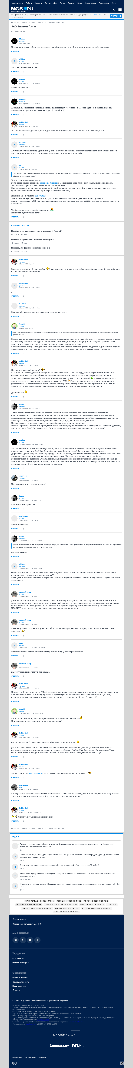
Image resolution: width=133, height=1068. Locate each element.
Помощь (16, 990)
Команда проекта (20, 982)
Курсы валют (90, 3)
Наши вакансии (19, 986)
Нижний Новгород (20, 962)
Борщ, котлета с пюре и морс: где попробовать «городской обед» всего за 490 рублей (59, 865)
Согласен (116, 16)
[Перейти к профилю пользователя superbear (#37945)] (14, 478)
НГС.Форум (15, 22)
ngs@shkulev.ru (43, 1020)
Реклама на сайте (20, 978)
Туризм (71, 3)
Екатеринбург (18, 958)
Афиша (79, 3)
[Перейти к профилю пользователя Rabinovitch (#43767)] (14, 124)
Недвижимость (17, 3)
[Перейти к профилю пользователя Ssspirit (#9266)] (14, 326)
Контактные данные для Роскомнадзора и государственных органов (40, 1001)
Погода (48, 3)
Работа (29, 3)
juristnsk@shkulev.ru (76, 1022)
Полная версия (19, 919)
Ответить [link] (15, 51)
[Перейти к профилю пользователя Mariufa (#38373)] (14, 41)
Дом (55, 3)
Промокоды (104, 3)
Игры (114, 3)
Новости (38, 3)
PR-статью (40, 195)
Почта (62, 3)
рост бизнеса (35, 773)
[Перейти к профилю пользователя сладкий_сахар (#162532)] (14, 594)
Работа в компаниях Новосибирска (51, 22)
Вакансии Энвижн (49, 182)
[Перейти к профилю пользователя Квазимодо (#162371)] (14, 787)
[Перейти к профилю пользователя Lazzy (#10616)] (14, 406)
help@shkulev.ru (31, 1024)
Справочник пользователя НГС (26, 924)
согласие (97, 15)
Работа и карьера (28, 22)
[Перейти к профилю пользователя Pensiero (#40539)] (14, 102)
